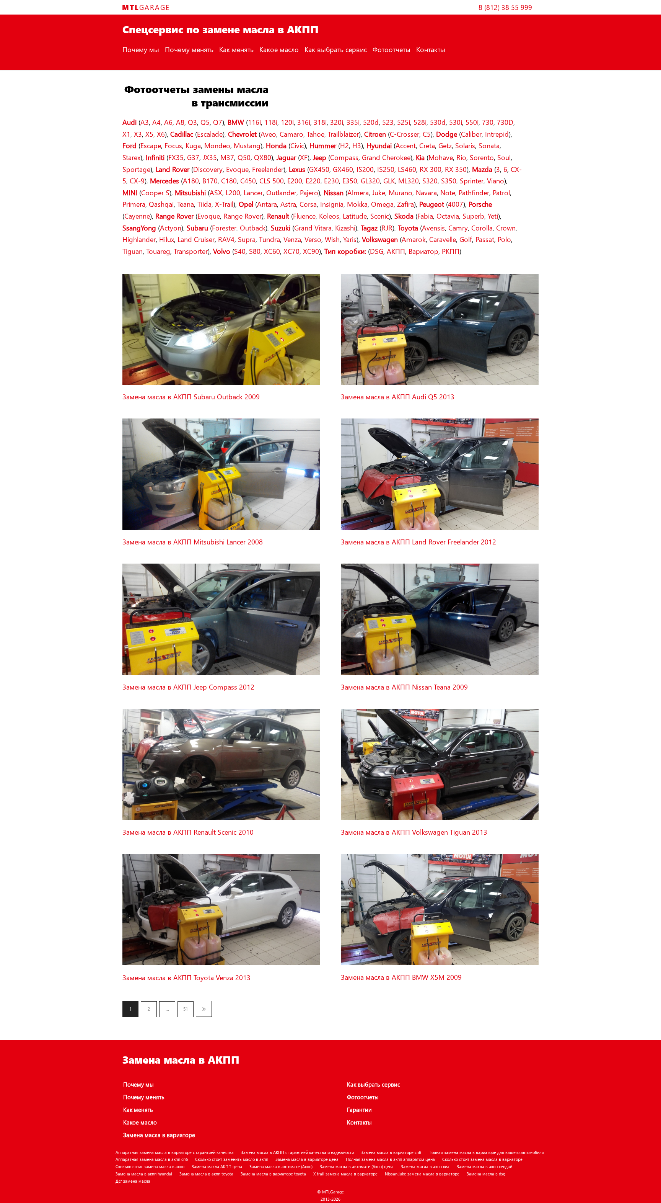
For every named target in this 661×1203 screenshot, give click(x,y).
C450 (248, 180)
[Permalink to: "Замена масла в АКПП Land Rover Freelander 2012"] (440, 528)
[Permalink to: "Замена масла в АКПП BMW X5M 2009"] (440, 963)
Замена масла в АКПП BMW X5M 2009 (401, 977)
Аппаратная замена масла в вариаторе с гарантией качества (175, 1152)
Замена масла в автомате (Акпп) (281, 1166)
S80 (254, 251)
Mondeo (217, 145)
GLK (389, 180)
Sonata (489, 145)
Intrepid (497, 134)
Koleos (329, 216)
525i (403, 122)
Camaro (291, 134)
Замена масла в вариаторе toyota (273, 1173)
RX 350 (456, 169)
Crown (506, 227)
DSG (376, 251)
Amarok (414, 239)
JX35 (210, 157)
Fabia (425, 216)
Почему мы (140, 49)
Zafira (405, 204)
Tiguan (132, 251)
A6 (168, 122)
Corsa (308, 204)
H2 (344, 145)
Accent (406, 145)
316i (303, 122)
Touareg (158, 251)
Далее (204, 1009)
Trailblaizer (343, 134)
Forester (224, 227)
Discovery (208, 169)
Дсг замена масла (133, 1180)
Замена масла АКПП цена (217, 1166)
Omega (382, 204)
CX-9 (137, 180)
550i (472, 122)
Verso (312, 239)
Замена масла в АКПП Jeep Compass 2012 (188, 686)
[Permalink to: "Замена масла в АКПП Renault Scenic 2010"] (221, 818)
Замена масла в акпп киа (425, 1166)
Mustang (247, 145)
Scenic (379, 216)
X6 (161, 134)
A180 (191, 180)
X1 (126, 134)
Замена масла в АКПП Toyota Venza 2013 (186, 977)
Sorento (482, 157)
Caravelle (442, 239)
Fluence (304, 216)
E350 (349, 180)
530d (438, 122)
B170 (210, 180)
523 (388, 122)
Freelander (267, 169)
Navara (426, 192)
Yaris (350, 239)
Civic (297, 145)
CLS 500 (271, 180)
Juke (378, 192)
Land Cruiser (196, 239)
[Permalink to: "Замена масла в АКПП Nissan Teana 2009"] (440, 673)
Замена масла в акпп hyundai (144, 1173)
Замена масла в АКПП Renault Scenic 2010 (188, 832)
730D (505, 122)
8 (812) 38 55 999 (505, 7)
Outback (252, 227)
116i (254, 122)
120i (287, 122)
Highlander (139, 239)
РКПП (450, 251)
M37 (227, 157)
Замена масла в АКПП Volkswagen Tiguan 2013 (414, 832)
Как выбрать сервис (335, 49)
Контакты (430, 49)
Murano (400, 192)
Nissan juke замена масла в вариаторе (422, 1173)
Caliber (471, 134)
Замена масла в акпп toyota (206, 1173)
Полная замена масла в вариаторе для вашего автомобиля (486, 1152)
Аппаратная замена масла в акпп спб (152, 1159)
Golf (465, 239)
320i (336, 122)
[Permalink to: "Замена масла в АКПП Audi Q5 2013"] (440, 383)
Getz (445, 145)
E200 (294, 180)
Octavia (447, 216)
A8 (180, 122)
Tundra (269, 239)
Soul (504, 157)
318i (320, 122)
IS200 (365, 169)
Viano (495, 180)
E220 (313, 180)
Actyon (170, 227)
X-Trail (224, 204)
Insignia (332, 204)
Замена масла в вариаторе (159, 1135)
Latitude (355, 216)
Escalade (210, 134)
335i (353, 122)
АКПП (396, 251)
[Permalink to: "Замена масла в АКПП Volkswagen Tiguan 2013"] (440, 818)
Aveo (268, 134)
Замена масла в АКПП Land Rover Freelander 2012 (418, 541)
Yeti (493, 216)
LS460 (407, 169)
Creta (427, 145)
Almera (358, 192)
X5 (149, 134)
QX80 (262, 157)
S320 (430, 180)
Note (447, 192)
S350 (448, 180)
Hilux (166, 239)
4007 (455, 204)
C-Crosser (404, 134)
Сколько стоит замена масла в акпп (150, 1166)
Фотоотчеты (391, 49)
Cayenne (137, 216)
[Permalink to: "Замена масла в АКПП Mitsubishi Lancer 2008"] (221, 528)
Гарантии (359, 1109)
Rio (461, 157)
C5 (427, 134)
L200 (233, 192)
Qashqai (161, 204)
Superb (473, 216)
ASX (216, 192)
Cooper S (155, 192)
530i (455, 122)
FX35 (176, 157)
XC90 (311, 251)
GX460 (343, 169)
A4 (156, 122)
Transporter (191, 251)
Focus (173, 145)
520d (371, 122)
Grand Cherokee (386, 157)
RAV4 (226, 239)
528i (420, 122)
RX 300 (430, 169)
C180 (229, 180)
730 (487, 122)
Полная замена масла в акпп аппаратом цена (390, 1159)
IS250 (385, 169)
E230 (331, 180)
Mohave (440, 157)
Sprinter (472, 180)
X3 (138, 134)
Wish (332, 239)
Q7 (217, 122)
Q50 (244, 157)
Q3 (192, 122)
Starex (131, 157)
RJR (386, 227)
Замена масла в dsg (486, 1173)
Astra (288, 204)
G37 (193, 157)
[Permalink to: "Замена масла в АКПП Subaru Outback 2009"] (221, 383)
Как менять (236, 49)
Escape (150, 145)
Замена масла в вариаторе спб (391, 1152)
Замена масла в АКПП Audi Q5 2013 (397, 396)
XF (304, 157)
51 (185, 1009)
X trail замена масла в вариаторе (345, 1173)
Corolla (482, 227)
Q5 (205, 122)
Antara (267, 204)
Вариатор (423, 251)
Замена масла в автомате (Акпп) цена (357, 1166)
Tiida (204, 204)
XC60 (272, 251)
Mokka (357, 204)
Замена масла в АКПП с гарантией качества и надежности (297, 1152)
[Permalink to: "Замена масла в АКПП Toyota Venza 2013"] (221, 963)
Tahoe (315, 134)
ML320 (408, 180)
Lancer (253, 192)
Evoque (237, 169)
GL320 (370, 180)
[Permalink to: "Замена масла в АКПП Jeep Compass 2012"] (221, 673)
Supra (247, 239)
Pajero (309, 192)
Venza (292, 239)
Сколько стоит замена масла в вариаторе (482, 1159)
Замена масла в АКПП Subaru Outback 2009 (191, 396)
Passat (484, 239)
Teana (185, 204)
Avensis (433, 227)
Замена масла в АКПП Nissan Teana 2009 (404, 686)
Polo (504, 239)
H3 (356, 145)
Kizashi (345, 227)
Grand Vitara (313, 227)
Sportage (136, 169)
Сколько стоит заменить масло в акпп (231, 1159)
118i (270, 122)
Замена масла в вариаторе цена (307, 1159)
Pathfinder (474, 192)
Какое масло (279, 49)
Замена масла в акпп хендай (484, 1166)
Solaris (465, 145)
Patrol (501, 192)
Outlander (281, 192)
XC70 (291, 251)
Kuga (193, 145)
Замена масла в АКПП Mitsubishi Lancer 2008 (192, 541)
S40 (240, 251)
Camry (458, 227)
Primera (133, 204)
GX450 (319, 169)
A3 (144, 122)
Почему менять (189, 49)
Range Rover (242, 216)
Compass (344, 157)
